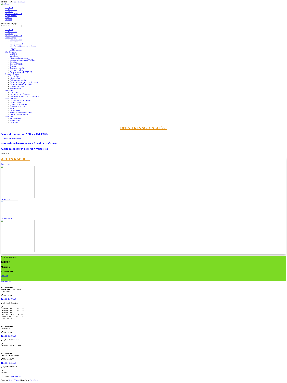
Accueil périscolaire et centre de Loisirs (24, 82)
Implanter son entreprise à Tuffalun (22, 60)
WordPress (34, 380)
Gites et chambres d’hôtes (19, 114)
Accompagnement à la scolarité (21, 84)
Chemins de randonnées (18, 104)
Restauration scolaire (17, 86)
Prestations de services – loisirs (21, 112)
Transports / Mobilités (17, 68)
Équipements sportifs (17, 106)
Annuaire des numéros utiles (20, 94)
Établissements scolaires (18, 80)
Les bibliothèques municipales (20, 100)
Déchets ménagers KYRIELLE (21, 72)
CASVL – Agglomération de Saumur (23, 46)
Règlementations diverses (19, 58)
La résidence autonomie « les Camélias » (24, 96)
